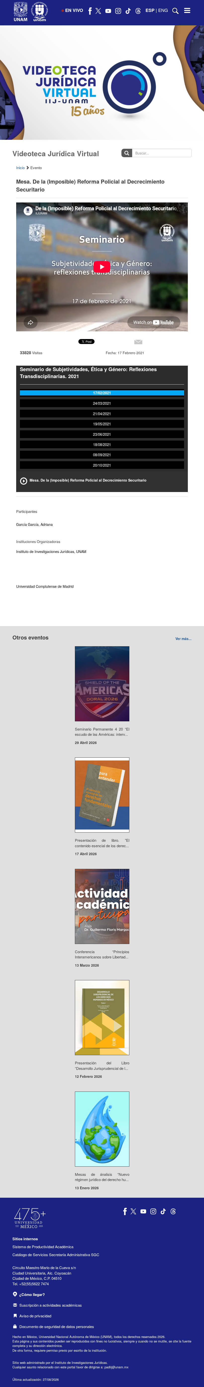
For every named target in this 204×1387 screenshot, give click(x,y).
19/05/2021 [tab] (102, 423)
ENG (163, 10)
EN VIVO (74, 10)
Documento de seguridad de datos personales (56, 1326)
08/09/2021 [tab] (102, 454)
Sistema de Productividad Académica (42, 1246)
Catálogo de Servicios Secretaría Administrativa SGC (55, 1254)
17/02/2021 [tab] (102, 393)
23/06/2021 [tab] (102, 434)
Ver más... (183, 638)
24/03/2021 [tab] (102, 403)
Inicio (20, 167)
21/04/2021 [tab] (102, 413)
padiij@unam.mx (116, 1367)
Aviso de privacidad (35, 1315)
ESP (150, 10)
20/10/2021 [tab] (102, 465)
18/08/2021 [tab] (102, 444)
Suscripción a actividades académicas (50, 1305)
